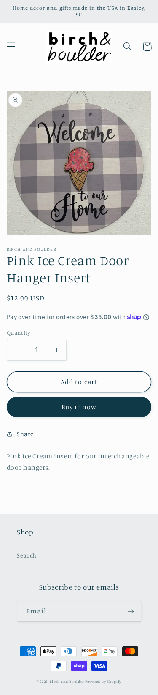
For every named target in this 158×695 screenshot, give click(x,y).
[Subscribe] (131, 611)
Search (27, 555)
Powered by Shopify (103, 681)
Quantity (18, 332)
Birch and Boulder (67, 681)
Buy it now (79, 407)
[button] (11, 46)
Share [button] (25, 433)
